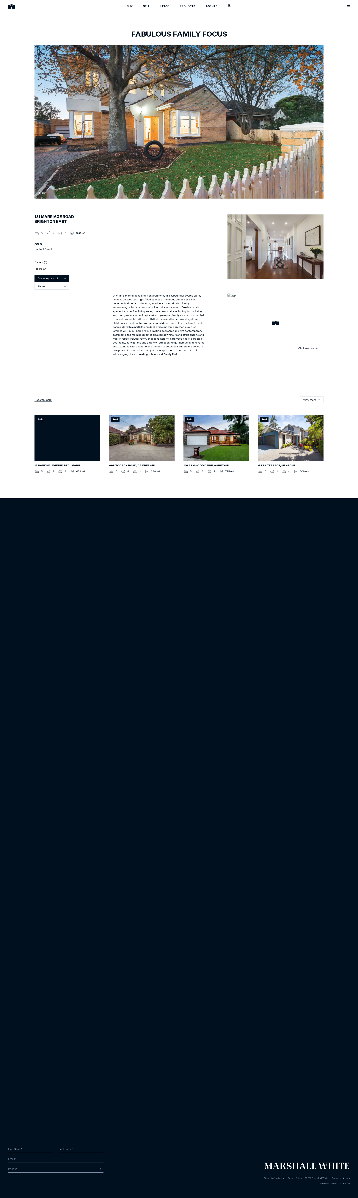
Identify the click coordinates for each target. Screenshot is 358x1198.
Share (41, 286)
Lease (164, 6)
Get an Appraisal (48, 278)
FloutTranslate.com (341, 1183)
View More (309, 399)
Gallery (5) (40, 262)
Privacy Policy (295, 1178)
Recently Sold (43, 399)
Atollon (346, 1178)
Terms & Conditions (274, 1178)
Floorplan (40, 268)
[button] (275, 323)
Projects (187, 6)
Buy (130, 6)
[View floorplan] (317, 193)
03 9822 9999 (17, 1179)
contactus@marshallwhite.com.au (28, 1183)
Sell (146, 6)
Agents (211, 6)
